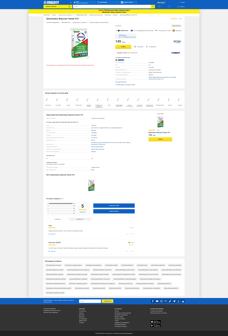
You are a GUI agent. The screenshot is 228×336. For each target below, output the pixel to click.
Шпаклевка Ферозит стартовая (78, 279)
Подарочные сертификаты (122, 322)
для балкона (94, 142)
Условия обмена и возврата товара (125, 84)
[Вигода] (161, 2)
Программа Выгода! (120, 324)
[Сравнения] (159, 6)
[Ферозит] (119, 60)
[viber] (165, 301)
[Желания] (169, 6)
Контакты (82, 315)
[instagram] (161, 301)
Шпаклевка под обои (115, 288)
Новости (81, 313)
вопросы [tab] (79, 219)
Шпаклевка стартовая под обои (78, 283)
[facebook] (153, 301)
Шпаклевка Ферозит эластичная (100, 279)
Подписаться (107, 301)
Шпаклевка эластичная (125, 283)
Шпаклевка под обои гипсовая (99, 274)
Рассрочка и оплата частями (123, 313)
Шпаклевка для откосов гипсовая (148, 274)
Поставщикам (83, 318)
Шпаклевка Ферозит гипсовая (54, 270)
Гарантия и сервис (120, 318)
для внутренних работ (97, 146)
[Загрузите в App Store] (155, 321)
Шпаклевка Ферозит (127, 265)
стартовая (94, 132)
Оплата (117, 311)
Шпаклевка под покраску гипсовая (77, 274)
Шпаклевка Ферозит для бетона (102, 270)
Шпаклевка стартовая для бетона (55, 283)
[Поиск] (153, 6)
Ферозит (93, 130)
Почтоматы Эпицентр (121, 326)
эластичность (95, 127)
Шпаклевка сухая (142, 265)
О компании (82, 311)
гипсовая (93, 135)
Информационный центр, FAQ (51, 310)
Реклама (81, 322)
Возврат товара (119, 316)
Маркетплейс (83, 320)
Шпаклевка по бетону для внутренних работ (58, 288)
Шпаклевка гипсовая (111, 265)
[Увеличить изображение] (110, 27)
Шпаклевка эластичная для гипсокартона (103, 283)
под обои (119, 142)
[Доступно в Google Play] (155, 325)
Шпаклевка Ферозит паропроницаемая (125, 279)
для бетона (102, 144)
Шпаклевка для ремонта (171, 288)
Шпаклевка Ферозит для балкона (171, 270)
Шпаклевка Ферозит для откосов (125, 270)
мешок (93, 140)
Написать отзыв (114, 205)
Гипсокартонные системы (53, 265)
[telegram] (174, 301)
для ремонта (94, 144)
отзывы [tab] (57, 219)
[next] (182, 93)
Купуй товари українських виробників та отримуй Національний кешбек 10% (162, 78)
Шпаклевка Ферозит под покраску (148, 270)
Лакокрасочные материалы (93, 265)
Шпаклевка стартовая (175, 265)
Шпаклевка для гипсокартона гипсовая (124, 274)
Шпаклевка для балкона (132, 288)
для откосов (113, 142)
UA (70, 2)
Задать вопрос (114, 211)
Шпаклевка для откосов (82, 288)
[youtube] (157, 301)
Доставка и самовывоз (121, 315)
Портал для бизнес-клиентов (158, 313)
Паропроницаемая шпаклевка (144, 283)
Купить (123, 46)
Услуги (117, 320)
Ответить (53, 234)
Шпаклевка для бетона (164, 283)
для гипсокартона (104, 142)
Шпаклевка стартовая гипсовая (55, 292)
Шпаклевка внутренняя (157, 265)
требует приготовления (97, 149)
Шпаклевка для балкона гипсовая (55, 279)
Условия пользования (156, 311)
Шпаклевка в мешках (99, 288)
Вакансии (82, 316)
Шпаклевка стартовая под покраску (150, 279)
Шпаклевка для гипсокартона (151, 288)
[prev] (178, 93)
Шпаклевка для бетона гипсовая (171, 274)
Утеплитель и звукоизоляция (73, 265)
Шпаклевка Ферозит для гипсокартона (78, 270)
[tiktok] (170, 301)
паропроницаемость (116, 127)
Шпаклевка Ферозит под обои (54, 274)
